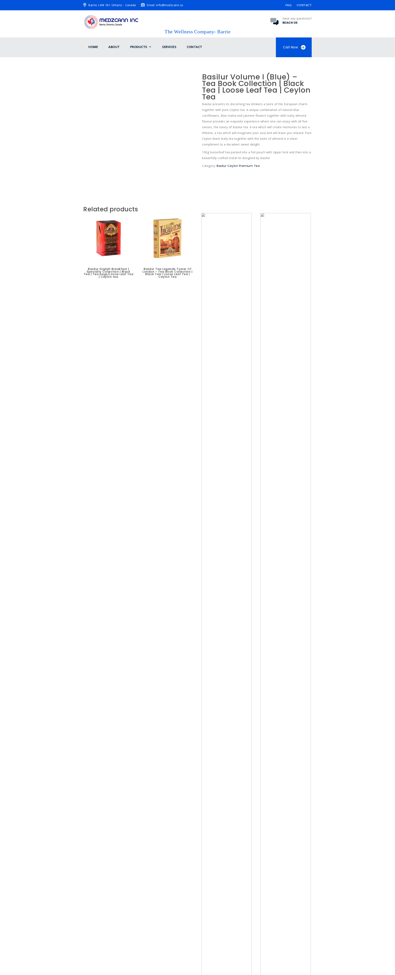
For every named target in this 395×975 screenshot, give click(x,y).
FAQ (289, 5)
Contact (194, 47)
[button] (150, 47)
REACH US (290, 23)
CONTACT (304, 5)
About (114, 47)
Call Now (290, 47)
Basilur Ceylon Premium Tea (238, 166)
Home (93, 47)
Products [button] (138, 47)
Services (169, 47)
